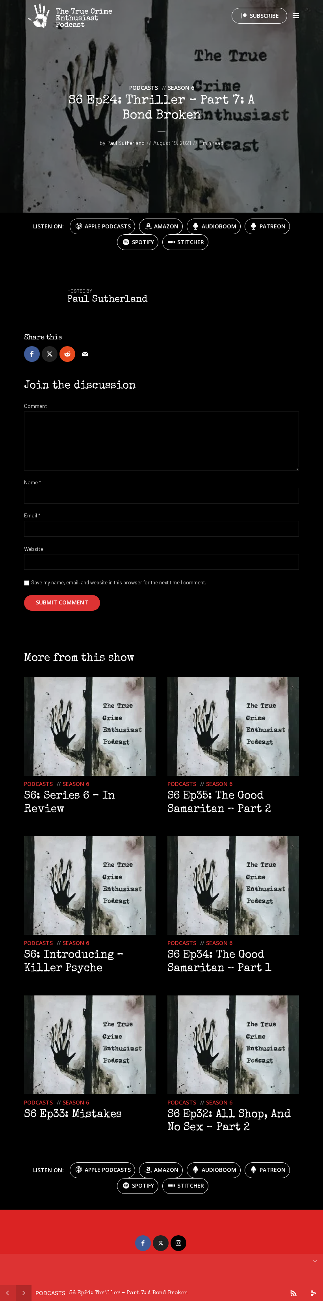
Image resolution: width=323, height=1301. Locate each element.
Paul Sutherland (125, 142)
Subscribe (264, 15)
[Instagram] (178, 1243)
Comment (35, 406)
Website (33, 549)
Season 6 (181, 87)
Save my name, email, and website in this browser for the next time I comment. (118, 582)
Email (32, 515)
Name (32, 482)
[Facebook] (143, 1243)
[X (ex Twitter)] (161, 1243)
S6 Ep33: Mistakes (73, 1114)
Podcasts (143, 87)
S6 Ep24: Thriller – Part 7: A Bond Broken (128, 1293)
